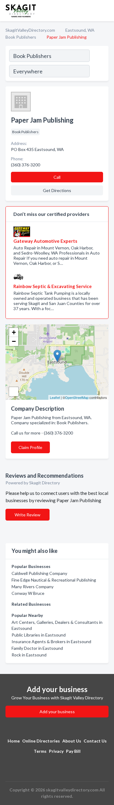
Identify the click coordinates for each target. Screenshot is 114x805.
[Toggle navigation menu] (106, 11)
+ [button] (14, 332)
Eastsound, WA (80, 30)
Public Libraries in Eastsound (39, 634)
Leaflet (55, 397)
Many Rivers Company (33, 586)
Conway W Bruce (28, 593)
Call (57, 177)
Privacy (56, 751)
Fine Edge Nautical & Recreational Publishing (54, 579)
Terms (40, 751)
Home (14, 740)
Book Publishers (20, 37)
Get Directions (57, 190)
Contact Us (95, 740)
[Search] (98, 64)
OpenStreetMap (76, 397)
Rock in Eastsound (29, 654)
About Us (71, 740)
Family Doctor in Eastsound (37, 648)
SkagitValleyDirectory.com (30, 30)
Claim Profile (30, 447)
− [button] (14, 341)
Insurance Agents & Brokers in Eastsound (51, 641)
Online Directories (41, 740)
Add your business (57, 711)
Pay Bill (73, 751)
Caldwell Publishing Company (39, 573)
